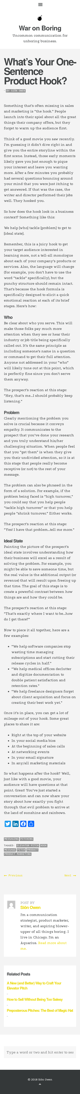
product (32, 849)
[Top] (40, 1084)
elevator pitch (28, 845)
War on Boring (40, 27)
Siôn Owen (18, 90)
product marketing (17, 854)
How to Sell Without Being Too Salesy (35, 999)
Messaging (11, 839)
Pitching (26, 839)
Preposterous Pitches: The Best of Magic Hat (40, 1010)
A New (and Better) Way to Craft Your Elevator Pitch (34, 985)
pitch (21, 849)
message (9, 849)
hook (44, 845)
